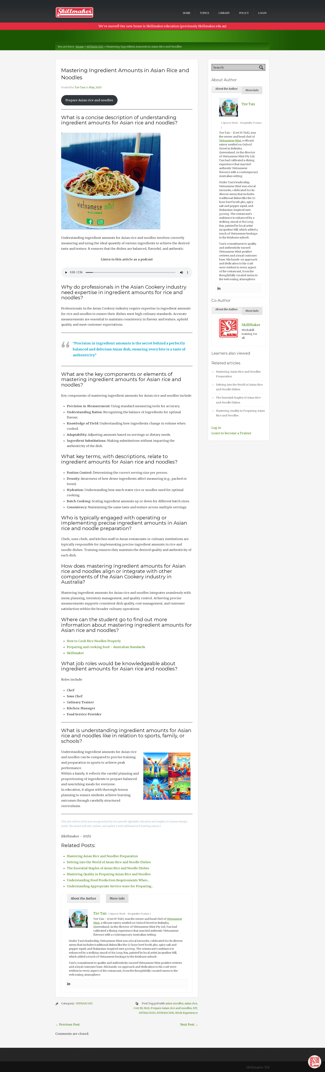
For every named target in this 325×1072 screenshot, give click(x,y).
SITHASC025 (95, 46)
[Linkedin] (68, 984)
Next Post (189, 1024)
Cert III (138, 1008)
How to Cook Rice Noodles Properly (94, 641)
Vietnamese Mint (230, 140)
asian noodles (174, 1003)
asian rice (191, 1003)
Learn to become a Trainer (231, 433)
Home (187, 13)
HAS (147, 1008)
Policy (244, 13)
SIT (195, 1008)
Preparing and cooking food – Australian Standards (106, 647)
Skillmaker (75, 653)
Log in (216, 428)
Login (262, 13)
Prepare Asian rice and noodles (89, 100)
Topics (204, 13)
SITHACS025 (147, 1013)
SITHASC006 (165, 1013)
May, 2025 (95, 87)
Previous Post (67, 1024)
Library (224, 13)
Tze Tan (79, 87)
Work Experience (186, 1013)
